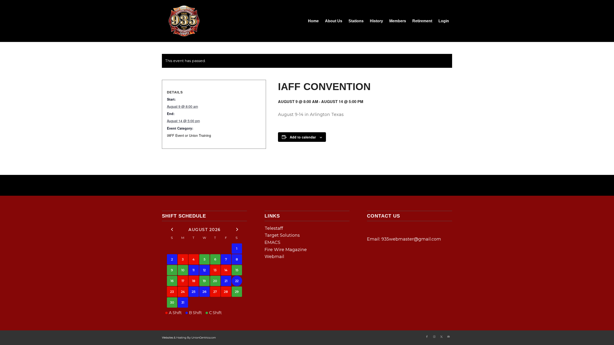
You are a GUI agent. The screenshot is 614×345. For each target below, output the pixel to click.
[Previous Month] (172, 229)
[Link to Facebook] (427, 336)
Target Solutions (282, 235)
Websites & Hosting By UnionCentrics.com (189, 337)
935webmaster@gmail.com (411, 239)
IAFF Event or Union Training (189, 135)
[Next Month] (237, 229)
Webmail (274, 256)
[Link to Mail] (448, 336)
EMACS (272, 242)
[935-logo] (183, 21)
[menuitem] (313, 21)
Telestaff (274, 228)
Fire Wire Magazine (286, 249)
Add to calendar (303, 137)
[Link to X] (441, 336)
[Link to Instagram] (434, 336)
